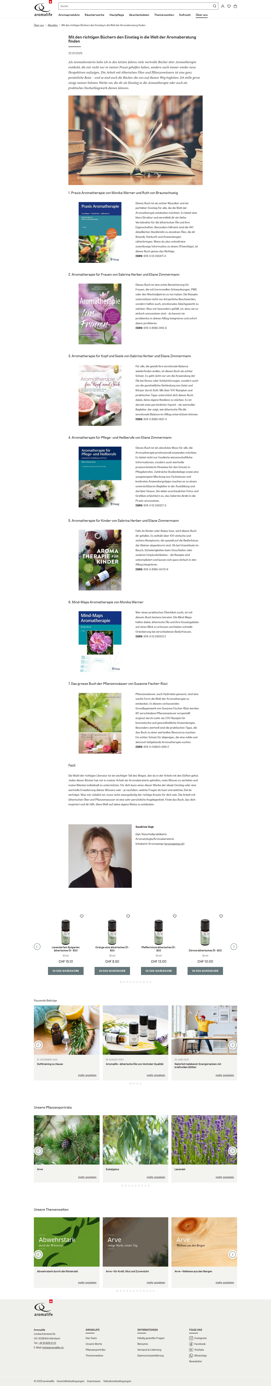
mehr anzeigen (87, 1075)
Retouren (142, 1344)
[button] (214, 6)
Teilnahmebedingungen (117, 1381)
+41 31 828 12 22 (47, 1343)
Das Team (91, 1338)
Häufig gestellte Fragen (151, 1338)
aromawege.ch (174, 844)
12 (154, 1291)
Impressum (94, 1381)
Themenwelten (94, 1355)
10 (150, 982)
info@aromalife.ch (53, 1347)
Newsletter (195, 1361)
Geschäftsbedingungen (71, 1381)
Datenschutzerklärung (150, 1355)
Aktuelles (53, 25)
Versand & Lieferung (149, 1349)
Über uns (39, 25)
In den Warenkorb (66, 971)
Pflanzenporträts (95, 1349)
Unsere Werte (94, 1344)
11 (150, 1291)
